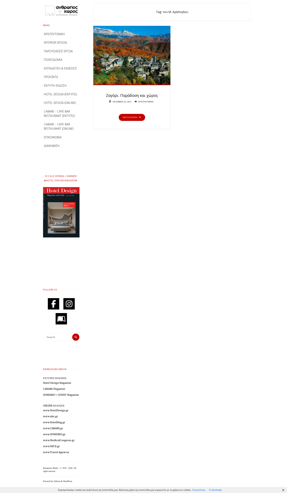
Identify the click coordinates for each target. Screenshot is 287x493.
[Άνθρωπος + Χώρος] (61, 10)
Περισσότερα (198, 490)
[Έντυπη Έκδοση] (61, 318)
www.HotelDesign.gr (55, 410)
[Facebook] (53, 303)
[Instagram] (69, 303)
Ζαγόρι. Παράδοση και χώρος (132, 95)
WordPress (67, 481)
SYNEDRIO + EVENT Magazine (61, 394)
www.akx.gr (50, 416)
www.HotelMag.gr (54, 422)
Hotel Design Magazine (57, 382)
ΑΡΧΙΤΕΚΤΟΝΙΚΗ (146, 101)
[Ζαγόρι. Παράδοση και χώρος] (132, 54)
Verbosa (56, 481)
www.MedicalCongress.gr (59, 440)
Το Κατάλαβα (215, 490)
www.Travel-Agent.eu (56, 452)
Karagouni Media (51, 468)
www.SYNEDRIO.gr (54, 434)
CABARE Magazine (54, 388)
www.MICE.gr (51, 446)
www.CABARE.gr (53, 428)
